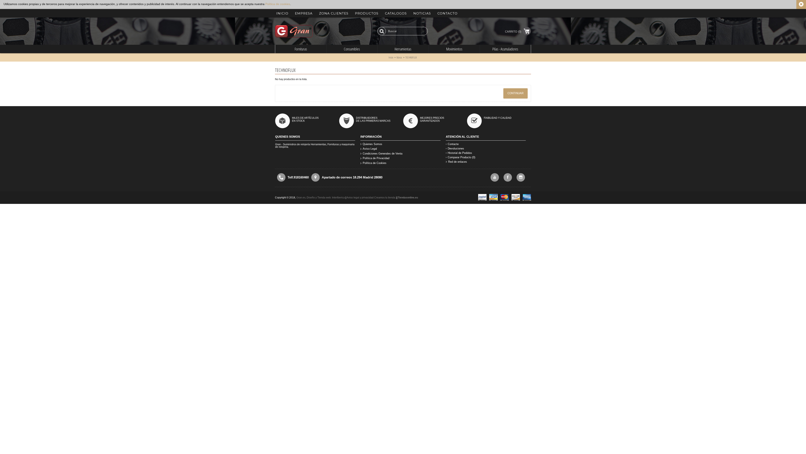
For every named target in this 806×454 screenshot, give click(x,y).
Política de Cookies (374, 163)
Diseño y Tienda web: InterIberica (326, 197)
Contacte (453, 144)
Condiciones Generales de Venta (382, 153)
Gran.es (300, 197)
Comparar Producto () (461, 157)
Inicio (391, 57)
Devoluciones (456, 148)
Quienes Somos (372, 144)
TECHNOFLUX (411, 57)
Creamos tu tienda (384, 197)
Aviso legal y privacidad (360, 197)
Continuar (515, 93)
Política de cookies (277, 4)
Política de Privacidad (376, 158)
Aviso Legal (370, 148)
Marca (399, 57)
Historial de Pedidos (460, 152)
